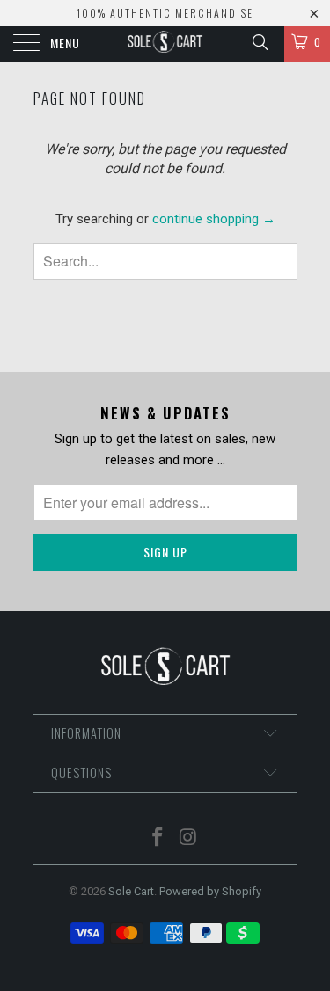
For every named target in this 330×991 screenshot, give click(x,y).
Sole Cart (131, 891)
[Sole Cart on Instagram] (188, 838)
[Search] (259, 42)
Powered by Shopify (210, 891)
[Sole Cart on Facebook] (157, 838)
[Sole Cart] (165, 44)
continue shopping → (213, 219)
